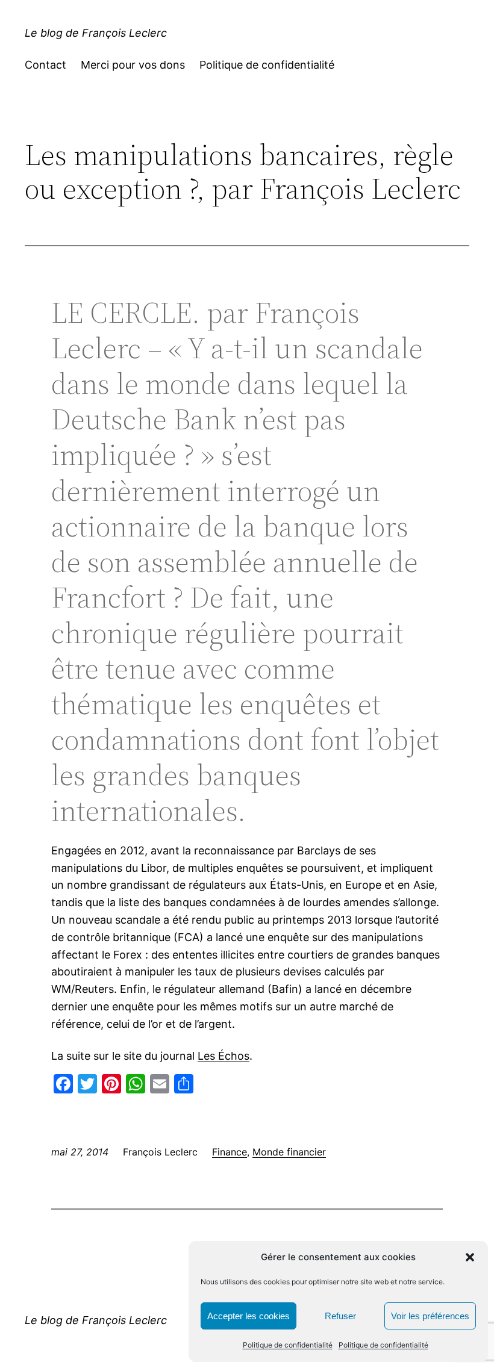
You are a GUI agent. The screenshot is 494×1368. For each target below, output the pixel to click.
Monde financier (289, 1152)
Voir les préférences (430, 1316)
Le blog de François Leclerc (96, 32)
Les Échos (223, 1055)
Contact (45, 64)
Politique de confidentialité (288, 1344)
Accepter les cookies (248, 1316)
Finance (229, 1152)
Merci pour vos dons (133, 64)
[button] (470, 1257)
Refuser (340, 1316)
